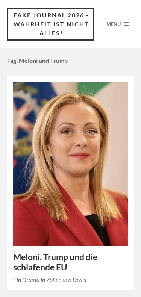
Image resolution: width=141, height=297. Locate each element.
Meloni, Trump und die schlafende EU (55, 262)
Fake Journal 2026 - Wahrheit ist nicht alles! (51, 23)
